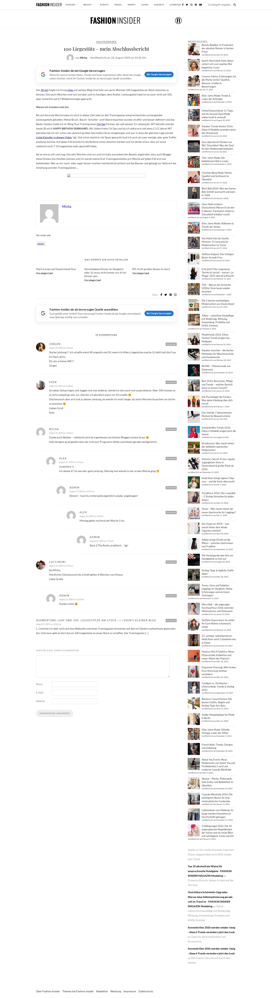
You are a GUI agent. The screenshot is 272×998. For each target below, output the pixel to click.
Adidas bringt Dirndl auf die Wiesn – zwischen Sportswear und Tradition (217, 543)
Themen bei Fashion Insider (78, 991)
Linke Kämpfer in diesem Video (54, 137)
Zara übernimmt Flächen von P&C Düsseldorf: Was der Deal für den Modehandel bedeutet (218, 145)
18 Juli (44, 90)
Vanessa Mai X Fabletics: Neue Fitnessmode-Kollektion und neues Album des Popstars (218, 655)
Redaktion (102, 991)
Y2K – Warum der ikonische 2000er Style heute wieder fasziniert (216, 288)
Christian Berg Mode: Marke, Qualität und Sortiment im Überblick (217, 176)
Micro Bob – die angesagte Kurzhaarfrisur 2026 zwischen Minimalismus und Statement (218, 608)
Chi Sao (101, 124)
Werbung (115, 991)
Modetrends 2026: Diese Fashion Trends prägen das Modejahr (216, 338)
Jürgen (55, 344)
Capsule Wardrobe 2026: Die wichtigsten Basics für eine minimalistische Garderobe (217, 798)
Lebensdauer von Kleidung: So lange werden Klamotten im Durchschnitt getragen (217, 813)
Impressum (129, 991)
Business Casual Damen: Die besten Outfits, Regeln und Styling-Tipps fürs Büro (217, 702)
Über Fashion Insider (48, 991)
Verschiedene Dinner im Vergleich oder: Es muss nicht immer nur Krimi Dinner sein (105, 272)
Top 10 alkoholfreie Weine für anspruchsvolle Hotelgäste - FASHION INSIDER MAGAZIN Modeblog (210, 871)
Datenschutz (146, 991)
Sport (41, 244)
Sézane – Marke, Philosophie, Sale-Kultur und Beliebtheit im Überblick (217, 782)
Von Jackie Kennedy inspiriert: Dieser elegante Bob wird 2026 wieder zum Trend (211, 854)
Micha (54, 429)
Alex (70, 90)
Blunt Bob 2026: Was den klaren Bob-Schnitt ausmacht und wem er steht (219, 192)
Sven (53, 382)
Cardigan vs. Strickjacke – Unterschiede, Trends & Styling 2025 (218, 686)
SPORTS (131, 5)
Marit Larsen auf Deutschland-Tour (56, 269)
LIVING (144, 5)
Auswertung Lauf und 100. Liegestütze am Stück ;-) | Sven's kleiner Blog (96, 620)
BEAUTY (88, 5)
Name (39, 684)
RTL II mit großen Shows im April (151, 269)
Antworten (171, 344)
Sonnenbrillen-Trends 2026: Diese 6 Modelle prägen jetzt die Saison (219, 431)
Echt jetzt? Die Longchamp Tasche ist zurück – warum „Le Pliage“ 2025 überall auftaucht (218, 272)
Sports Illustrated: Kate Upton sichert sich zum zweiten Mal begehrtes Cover (217, 64)
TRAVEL (118, 5)
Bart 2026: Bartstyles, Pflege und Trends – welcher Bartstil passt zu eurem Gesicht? (217, 384)
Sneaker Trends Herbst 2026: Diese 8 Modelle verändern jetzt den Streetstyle (219, 129)
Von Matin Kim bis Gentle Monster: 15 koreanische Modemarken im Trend (215, 242)
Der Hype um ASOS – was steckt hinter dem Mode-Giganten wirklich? (215, 527)
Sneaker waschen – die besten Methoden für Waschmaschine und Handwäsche (218, 353)
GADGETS (159, 5)
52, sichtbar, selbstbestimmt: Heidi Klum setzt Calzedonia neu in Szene (219, 639)
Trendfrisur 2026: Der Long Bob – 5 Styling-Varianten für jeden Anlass (218, 496)
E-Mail (39, 692)
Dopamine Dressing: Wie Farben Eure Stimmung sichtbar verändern (219, 670)
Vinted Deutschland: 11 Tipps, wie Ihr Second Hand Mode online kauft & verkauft (218, 114)
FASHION (70, 5)
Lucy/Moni (57, 561)
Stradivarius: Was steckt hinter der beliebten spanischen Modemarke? (218, 446)
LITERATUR (175, 5)
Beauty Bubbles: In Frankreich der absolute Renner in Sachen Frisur (218, 48)
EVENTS (104, 5)
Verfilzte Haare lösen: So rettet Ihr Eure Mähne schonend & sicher (218, 623)
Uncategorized (106, 42)
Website (40, 701)
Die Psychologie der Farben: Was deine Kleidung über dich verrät (217, 400)
